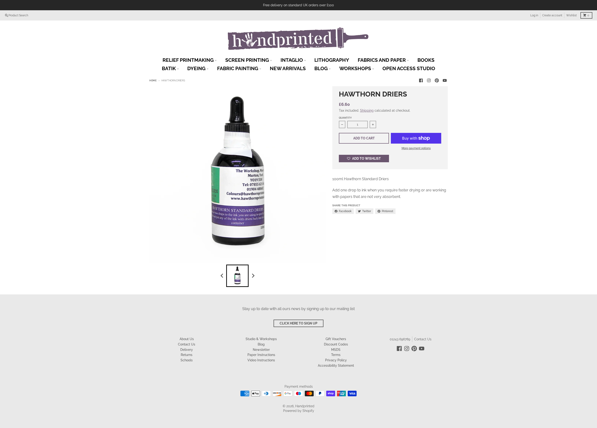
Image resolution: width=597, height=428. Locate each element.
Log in (534, 15)
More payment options (416, 148)
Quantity (345, 117)
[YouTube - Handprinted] (445, 80)
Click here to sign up (298, 323)
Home (153, 80)
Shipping (367, 110)
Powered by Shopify (298, 411)
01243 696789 (400, 339)
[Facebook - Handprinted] (421, 80)
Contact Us (422, 339)
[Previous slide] (222, 275)
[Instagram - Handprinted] (429, 80)
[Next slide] (253, 275)
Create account (552, 15)
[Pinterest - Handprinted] (437, 80)
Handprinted (304, 406)
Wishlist (571, 15)
